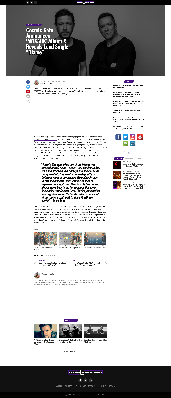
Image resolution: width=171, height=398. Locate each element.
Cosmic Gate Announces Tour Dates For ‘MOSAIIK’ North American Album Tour (95, 248)
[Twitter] (125, 137)
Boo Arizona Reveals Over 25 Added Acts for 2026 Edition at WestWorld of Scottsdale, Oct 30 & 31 (128, 120)
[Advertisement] (70, 304)
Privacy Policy (93, 386)
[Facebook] (118, 137)
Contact (103, 386)
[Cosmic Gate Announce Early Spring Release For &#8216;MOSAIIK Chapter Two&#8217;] (70, 238)
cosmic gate (51, 256)
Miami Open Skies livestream (45, 139)
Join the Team (69, 386)
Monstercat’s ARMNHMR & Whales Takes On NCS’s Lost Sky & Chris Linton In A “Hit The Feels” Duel (128, 104)
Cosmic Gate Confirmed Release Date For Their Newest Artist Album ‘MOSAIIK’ (45, 248)
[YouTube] (140, 137)
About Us (59, 386)
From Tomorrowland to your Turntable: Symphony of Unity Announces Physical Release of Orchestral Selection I (126, 95)
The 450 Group (81, 386)
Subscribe (111, 386)
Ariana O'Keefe (47, 83)
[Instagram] (133, 137)
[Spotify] (125, 143)
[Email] (133, 143)
